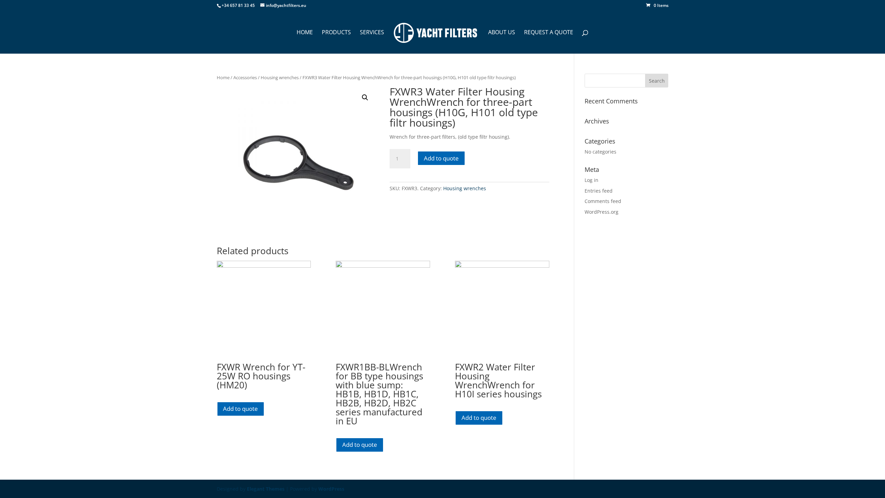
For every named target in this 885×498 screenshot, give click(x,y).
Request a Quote (548, 33)
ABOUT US (501, 33)
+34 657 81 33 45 (238, 5)
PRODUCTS (336, 33)
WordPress (331, 489)
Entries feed (599, 190)
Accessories (245, 77)
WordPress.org (601, 212)
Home (223, 77)
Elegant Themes (266, 489)
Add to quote (441, 158)
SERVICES (372, 33)
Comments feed (603, 201)
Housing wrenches (280, 77)
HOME (305, 33)
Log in (591, 180)
